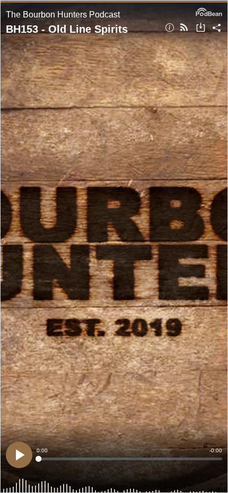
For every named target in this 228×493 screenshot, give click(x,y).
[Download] (200, 28)
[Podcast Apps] (184, 28)
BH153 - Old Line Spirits (67, 29)
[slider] (129, 459)
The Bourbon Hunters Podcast (63, 14)
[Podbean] (209, 11)
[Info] (170, 28)
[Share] (216, 28)
